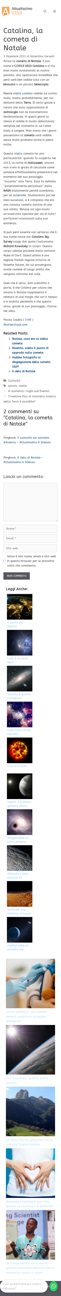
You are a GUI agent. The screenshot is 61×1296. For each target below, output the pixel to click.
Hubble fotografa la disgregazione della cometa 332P (31, 362)
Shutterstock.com (15, 324)
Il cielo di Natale (23, 371)
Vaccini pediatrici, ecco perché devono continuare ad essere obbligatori (26, 1016)
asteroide (19, 195)
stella (18, 153)
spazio (12, 385)
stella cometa (23, 93)
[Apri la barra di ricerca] (45, 11)
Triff (28, 319)
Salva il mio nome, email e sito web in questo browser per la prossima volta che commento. (31, 561)
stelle (23, 385)
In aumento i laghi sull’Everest (28, 391)
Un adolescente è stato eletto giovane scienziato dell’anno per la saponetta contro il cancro (30, 1267)
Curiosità (14, 380)
